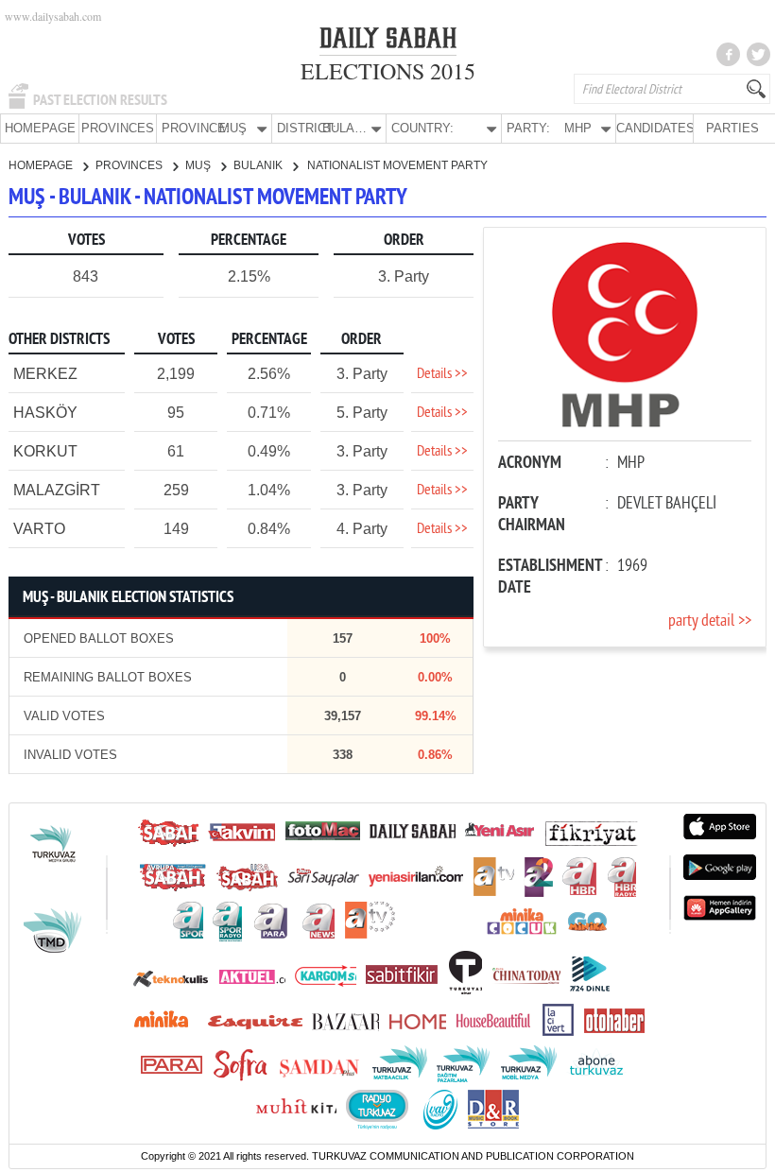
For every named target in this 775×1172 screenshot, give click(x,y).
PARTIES (732, 128)
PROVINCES (117, 128)
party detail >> (709, 621)
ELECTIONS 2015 (388, 71)
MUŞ (199, 165)
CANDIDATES (654, 128)
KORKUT (45, 451)
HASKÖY (45, 413)
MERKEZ (45, 374)
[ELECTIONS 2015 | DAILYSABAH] (387, 41)
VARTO (39, 529)
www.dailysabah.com (53, 16)
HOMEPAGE (40, 128)
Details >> (442, 374)
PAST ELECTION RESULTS (100, 100)
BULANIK (259, 165)
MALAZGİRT (56, 490)
